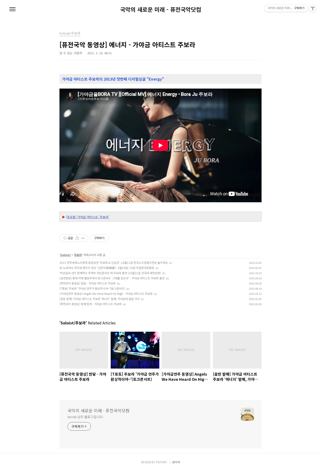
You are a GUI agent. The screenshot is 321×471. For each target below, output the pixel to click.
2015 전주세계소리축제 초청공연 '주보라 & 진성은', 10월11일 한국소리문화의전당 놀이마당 (113, 263)
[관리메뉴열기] (312, 8)
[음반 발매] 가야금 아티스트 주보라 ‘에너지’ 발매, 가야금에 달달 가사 (99, 299)
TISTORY (161, 462)
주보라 (78, 255)
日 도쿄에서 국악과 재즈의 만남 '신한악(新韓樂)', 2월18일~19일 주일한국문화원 (106, 268)
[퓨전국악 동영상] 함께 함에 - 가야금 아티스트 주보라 (90, 304)
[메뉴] (12, 9)
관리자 (176, 462)
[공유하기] (77, 238)
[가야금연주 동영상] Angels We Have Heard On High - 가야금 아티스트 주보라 (106, 294)
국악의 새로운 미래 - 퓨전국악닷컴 (160, 9)
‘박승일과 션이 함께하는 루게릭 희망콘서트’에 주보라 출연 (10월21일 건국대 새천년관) (110, 273)
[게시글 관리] (83, 238)
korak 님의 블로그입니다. (85, 416)
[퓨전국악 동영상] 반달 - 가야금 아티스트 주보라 (87, 283)
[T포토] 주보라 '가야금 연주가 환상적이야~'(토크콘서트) (92, 288)
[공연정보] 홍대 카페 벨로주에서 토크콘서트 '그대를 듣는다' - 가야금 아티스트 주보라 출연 (111, 278)
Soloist (65, 255)
